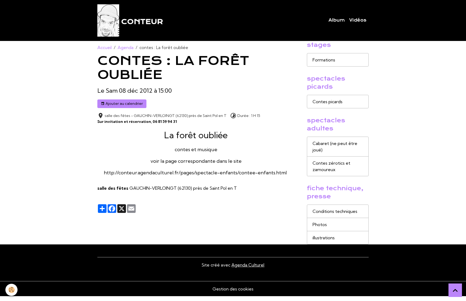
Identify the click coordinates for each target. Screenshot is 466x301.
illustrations (324, 237)
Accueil (104, 47)
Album (336, 20)
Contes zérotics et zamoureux (331, 166)
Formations (324, 60)
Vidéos (357, 20)
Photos (320, 224)
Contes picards (327, 101)
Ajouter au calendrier (124, 103)
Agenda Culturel (247, 265)
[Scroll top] (455, 290)
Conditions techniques (335, 211)
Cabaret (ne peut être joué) (335, 147)
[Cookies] (11, 290)
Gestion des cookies (233, 289)
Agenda (125, 47)
